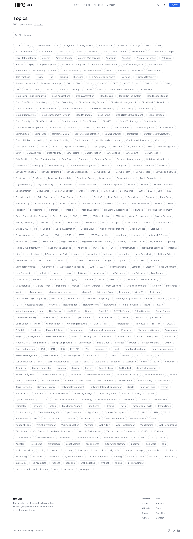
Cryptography (99, 146)
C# (68, 83)
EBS (140, 190)
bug (164, 443)
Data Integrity (54, 152)
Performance (76, 330)
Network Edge (70, 304)
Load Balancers (117, 273)
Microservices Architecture (62, 292)
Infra (18, 254)
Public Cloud (103, 342)
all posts (38, 24)
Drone (82, 190)
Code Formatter (121, 127)
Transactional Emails (141, 405)
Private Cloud (124, 336)
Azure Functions (70, 70)
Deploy (105, 165)
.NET (18, 45)
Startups (39, 393)
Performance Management (102, 330)
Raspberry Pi (101, 349)
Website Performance (90, 431)
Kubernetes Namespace (72, 266)
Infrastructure (33, 254)
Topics (86, 4)
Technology (86, 399)
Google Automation (65, 228)
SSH (40, 361)
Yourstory (20, 443)
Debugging (38, 165)
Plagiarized (126, 330)
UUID (155, 412)
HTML (57, 235)
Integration (124, 254)
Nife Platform (73, 311)
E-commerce (126, 190)
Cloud (100, 89)
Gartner (45, 222)
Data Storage (151, 152)
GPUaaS (119, 216)
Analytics (126, 57)
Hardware (136, 235)
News (147, 304)
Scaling (156, 361)
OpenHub (138, 317)
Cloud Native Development (129, 114)
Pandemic (36, 330)
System (151, 393)
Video (154, 418)
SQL (159, 355)
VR (44, 418)
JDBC (49, 260)
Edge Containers (46, 197)
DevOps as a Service (166, 171)
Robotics (91, 355)
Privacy (74, 336)
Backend (122, 70)
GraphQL (155, 228)
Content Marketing (59, 140)
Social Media (164, 380)
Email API (98, 197)
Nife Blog (17, 498)
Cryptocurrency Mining (75, 146)
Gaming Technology (25, 222)
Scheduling (21, 368)
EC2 (150, 190)
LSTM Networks (118, 266)
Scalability (131, 361)
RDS (62, 349)
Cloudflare (72, 127)
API (159, 45)
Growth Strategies (25, 235)
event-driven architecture (161, 450)
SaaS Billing (100, 361)
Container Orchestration (86, 133)
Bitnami (39, 76)
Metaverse (171, 285)
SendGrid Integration (146, 368)
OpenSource (155, 317)
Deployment (121, 165)
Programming (39, 342)
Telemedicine (160, 399)
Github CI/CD (22, 228)
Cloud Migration (84, 114)
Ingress (77, 254)
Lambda (136, 266)
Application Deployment (74, 64)
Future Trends (60, 216)
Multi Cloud (57, 298)
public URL (21, 462)
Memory (156, 285)
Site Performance (51, 380)
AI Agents (69, 45)
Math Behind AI (113, 285)
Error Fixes (165, 197)
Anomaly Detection (146, 57)
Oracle (37, 323)
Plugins (19, 336)
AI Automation (105, 45)
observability (170, 456)
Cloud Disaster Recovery (101, 108)
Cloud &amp (146, 89)
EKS (160, 190)
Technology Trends (107, 399)
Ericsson (150, 197)
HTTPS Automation (99, 235)
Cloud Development (73, 108)
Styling (138, 393)
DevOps (163, 165)
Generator (91, 222)
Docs (158, 508)
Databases (21, 165)
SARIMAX (126, 355)
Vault (98, 418)
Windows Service (45, 437)
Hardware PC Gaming (157, 235)
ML (121, 279)
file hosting (21, 456)
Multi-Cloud (74, 298)
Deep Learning (56, 165)
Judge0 (108, 260)
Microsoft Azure (105, 292)
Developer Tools (85, 178)
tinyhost (105, 462)
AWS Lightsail (138, 51)
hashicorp (54, 456)
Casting (75, 89)
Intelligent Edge (164, 254)
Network (53, 304)
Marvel (75, 285)
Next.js (159, 304)
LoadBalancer (158, 273)
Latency (150, 266)
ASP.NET (93, 51)
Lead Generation (24, 273)
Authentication (156, 64)
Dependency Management (83, 165)
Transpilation (164, 405)
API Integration (45, 51)
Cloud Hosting (146, 108)
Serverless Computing (127, 374)
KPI (142, 260)
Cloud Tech (108, 121)
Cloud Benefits (23, 102)
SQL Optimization (24, 361)
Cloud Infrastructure (26, 114)
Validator (85, 418)
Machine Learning (149, 279)
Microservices (36, 292)
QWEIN (168, 342)
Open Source (83, 317)
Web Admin (104, 424)
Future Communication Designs (31, 216)
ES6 (169, 190)
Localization (22, 279)
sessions (70, 462)
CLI (137, 83)
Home (76, 4)
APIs (61, 51)
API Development (24, 51)
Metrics (19, 292)
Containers (132, 133)
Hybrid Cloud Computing (162, 241)
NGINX (173, 298)
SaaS (86, 361)
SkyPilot (69, 380)
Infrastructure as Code (56, 254)
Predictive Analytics (56, 336)
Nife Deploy (55, 311)
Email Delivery (115, 197)
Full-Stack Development (160, 209)
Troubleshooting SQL (48, 412)
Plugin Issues (171, 330)
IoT (39, 260)
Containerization (113, 133)
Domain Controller (64, 190)
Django (132, 184)
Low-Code (88, 279)
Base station (154, 70)
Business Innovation (25, 83)
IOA (111, 247)
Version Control (138, 418)
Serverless (75, 374)
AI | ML (149, 45)
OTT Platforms (121, 311)
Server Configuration (26, 374)
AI (58, 45)
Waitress (88, 424)
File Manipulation (91, 203)
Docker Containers (163, 184)
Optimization (22, 323)
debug (68, 450)
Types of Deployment (115, 412)
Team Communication (63, 399)
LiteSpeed (82, 273)
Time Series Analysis (72, 405)
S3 (103, 355)
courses (55, 450)
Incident (172, 247)
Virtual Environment (46, 424)
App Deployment (48, 64)
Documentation (23, 190)
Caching (49, 89)
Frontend (68, 209)
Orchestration (53, 323)
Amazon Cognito (64, 57)
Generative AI (74, 222)
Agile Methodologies (26, 57)
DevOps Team (123, 171)
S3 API (113, 355)
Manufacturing (23, 285)
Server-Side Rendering (53, 374)
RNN (87, 349)
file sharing (37, 456)
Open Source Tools (105, 317)
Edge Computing (24, 197)
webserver (69, 469)
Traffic (122, 405)
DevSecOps (21, 178)
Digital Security (45, 184)
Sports (130, 386)
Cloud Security (23, 121)
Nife (42, 311)
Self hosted (125, 368)
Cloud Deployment (48, 108)
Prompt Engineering (62, 342)
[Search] (158, 4)
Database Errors (103, 159)
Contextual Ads (82, 140)
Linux (68, 273)
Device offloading (125, 178)
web (56, 469)
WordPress (65, 437)
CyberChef (117, 146)
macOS (130, 456)
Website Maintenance (62, 431)
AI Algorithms (86, 45)
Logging (73, 279)
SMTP (149, 355)
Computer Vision (60, 133)
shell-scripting (88, 462)
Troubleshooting (24, 412)
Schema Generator (41, 368)
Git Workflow (131, 222)
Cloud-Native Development (29, 127)
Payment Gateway (55, 330)
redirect (56, 462)
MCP (101, 279)
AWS (105, 51)
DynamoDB (109, 190)
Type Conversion (73, 412)
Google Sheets (137, 228)
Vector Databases (115, 418)
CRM (167, 83)
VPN (165, 412)
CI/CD (116, 83)
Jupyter (122, 260)
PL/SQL (169, 323)
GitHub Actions (163, 222)
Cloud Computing (64, 102)
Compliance (40, 133)
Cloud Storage (90, 121)
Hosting (122, 241)
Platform (160, 503)
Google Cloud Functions (112, 228)
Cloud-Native (150, 121)
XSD (152, 437)
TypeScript (93, 412)
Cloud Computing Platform (92, 102)
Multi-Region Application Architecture (133, 298)
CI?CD (127, 83)
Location (37, 279)
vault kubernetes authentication (32, 469)
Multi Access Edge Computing (31, 298)
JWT (71, 260)
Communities (22, 133)
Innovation (92, 254)
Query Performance (25, 349)
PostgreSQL (34, 336)
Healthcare (21, 241)
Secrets (75, 368)
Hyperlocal (82, 247)
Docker (145, 184)
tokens (118, 462)
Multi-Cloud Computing (97, 298)
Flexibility (20, 209)
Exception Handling (45, 203)
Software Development (72, 386)
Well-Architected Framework (120, 431)
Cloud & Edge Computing (121, 89)
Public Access (85, 342)
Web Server (21, 431)
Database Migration (156, 159)
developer (83, 450)
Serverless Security (154, 374)
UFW (134, 412)
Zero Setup (36, 443)
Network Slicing (91, 304)
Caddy (62, 89)
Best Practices (23, 76)
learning (118, 456)
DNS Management (167, 146)
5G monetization (42, 45)
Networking (110, 304)
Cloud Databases (24, 108)
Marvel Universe (92, 285)
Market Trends (43, 285)
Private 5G (107, 336)
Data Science (113, 152)
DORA (18, 152)
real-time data (39, 462)
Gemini (58, 222)
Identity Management (152, 247)
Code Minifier (167, 127)
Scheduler (170, 361)
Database (84, 159)
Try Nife (174, 4)
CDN (78, 83)
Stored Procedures (58, 393)
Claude (88, 89)
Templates (21, 405)
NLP (17, 304)
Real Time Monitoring (135, 349)
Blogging (63, 76)
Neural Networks (130, 304)
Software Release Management (106, 386)
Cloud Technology (129, 121)
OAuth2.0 (103, 311)
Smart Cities (85, 380)
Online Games (163, 311)
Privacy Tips (90, 336)
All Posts (98, 4)
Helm (35, 241)
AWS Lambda (119, 51)
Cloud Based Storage (157, 95)
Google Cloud (88, 228)
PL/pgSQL (20, 330)
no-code (153, 456)
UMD (144, 412)
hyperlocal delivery (74, 456)
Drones (94, 190)
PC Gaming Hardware (76, 323)
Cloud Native (103, 114)
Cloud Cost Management (123, 102)
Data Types (67, 159)
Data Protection (93, 152)
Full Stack (138, 209)
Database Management (129, 159)
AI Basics (122, 45)
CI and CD (102, 83)
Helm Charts (49, 241)
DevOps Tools (143, 171)
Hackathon (120, 235)
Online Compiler (142, 311)
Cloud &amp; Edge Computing (31, 95)
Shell (18, 380)
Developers (105, 178)
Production (170, 336)
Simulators (31, 380)
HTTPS (80, 235)
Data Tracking (22, 159)
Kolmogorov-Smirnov (26, 266)
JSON (60, 260)
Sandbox (115, 361)
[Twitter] (173, 530)
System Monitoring (25, 399)
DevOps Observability (77, 171)
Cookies (159, 140)
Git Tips (115, 222)
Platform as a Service (148, 330)
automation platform (115, 443)
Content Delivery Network (157, 133)
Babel (109, 70)
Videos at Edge (23, 424)
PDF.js (95, 323)
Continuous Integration (138, 140)
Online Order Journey (26, 317)
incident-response (98, 456)
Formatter (53, 209)
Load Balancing (138, 273)
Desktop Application (143, 165)
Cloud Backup (106, 95)
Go (35, 228)
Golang (46, 228)
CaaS (36, 89)
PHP (106, 323)
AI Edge (136, 45)
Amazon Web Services (89, 57)
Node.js (89, 311)
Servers (173, 374)
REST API (74, 349)
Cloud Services (69, 121)
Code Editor (102, 127)
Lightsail (42, 273)
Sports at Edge (147, 386)
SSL (76, 361)
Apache (19, 64)
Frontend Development (116, 209)
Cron (55, 146)
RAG (43, 349)
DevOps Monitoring (51, 171)
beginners (151, 443)
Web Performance (168, 424)
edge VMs (114, 450)
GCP (75, 216)
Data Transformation (45, 159)
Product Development (148, 336)
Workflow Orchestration (116, 437)
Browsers (78, 76)
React (116, 349)
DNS (150, 146)
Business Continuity (145, 76)
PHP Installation (121, 323)
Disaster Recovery (87, 184)
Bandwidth (137, 70)
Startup (164, 386)
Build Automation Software (102, 76)
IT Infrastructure (127, 247)
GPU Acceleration (101, 216)
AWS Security (156, 51)
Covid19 (43, 146)
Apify (31, 64)
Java (81, 260)
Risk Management (72, 355)
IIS (103, 247)
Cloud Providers (157, 114)
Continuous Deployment (108, 140)
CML (147, 83)
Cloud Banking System (130, 95)
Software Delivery (46, 386)
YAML (162, 437)
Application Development (105, 64)
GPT (84, 216)
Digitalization (65, 184)
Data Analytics (34, 152)
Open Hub (66, 317)
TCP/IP (43, 399)
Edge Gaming (67, 197)
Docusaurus (43, 190)
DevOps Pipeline (102, 171)
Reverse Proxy (50, 355)
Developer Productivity (59, 178)
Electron (84, 197)
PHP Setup (140, 323)
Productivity (21, 342)
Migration (124, 292)
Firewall (159, 203)
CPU (157, 83)
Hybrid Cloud (138, 241)
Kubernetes (48, 266)
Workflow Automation (87, 437)
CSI (17, 89)
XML (143, 437)
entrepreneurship (134, 450)
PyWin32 (119, 342)
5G (27, 45)
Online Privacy (48, 317)
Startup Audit (22, 393)
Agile (171, 51)
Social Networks (24, 386)
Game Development (139, 216)
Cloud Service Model (46, 121)
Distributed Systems (112, 184)
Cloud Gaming (126, 108)
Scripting (61, 368)
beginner (135, 443)
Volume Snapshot (70, 424)
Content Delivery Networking (30, 140)
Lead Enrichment (167, 266)
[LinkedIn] (178, 530)
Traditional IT (94, 405)
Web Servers (39, 431)
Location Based (55, 279)
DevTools (38, 178)
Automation (21, 70)
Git (103, 222)
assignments (92, 443)
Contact (111, 4)
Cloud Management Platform (55, 114)
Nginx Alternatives (25, 311)
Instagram (108, 254)
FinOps (122, 203)
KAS (133, 260)
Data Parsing (73, 152)
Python (132, 342)
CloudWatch (55, 127)
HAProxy (44, 235)
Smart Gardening (105, 380)
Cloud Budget (43, 102)
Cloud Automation (85, 95)
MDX (111, 279)
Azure (54, 70)
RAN (53, 349)
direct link (98, 450)
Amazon (46, 57)
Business (125, 76)
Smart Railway (145, 380)
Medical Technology (137, 285)
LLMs (102, 266)
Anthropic (166, 57)
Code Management (145, 127)
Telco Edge (128, 399)
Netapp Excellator (34, 304)
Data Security (132, 152)
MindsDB (138, 292)
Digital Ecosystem (149, 178)
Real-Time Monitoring (162, 349)
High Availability (69, 241)
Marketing (61, 285)
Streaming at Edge (83, 393)
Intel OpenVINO (143, 254)
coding (41, 450)
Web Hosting (146, 424)
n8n (142, 456)
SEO (138, 355)
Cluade (86, 127)
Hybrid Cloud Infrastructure (29, 247)
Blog (51, 76)
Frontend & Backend (89, 209)
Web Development (125, 424)
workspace (85, 469)
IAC (94, 247)
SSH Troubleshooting (58, 361)
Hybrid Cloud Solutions (59, 247)
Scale (144, 361)
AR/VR (80, 51)
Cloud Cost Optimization (154, 102)
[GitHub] (169, 530)
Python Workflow (150, 342)
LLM (92, 266)
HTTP (68, 235)
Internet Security (24, 260)
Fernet (74, 203)
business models (24, 450)
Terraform (37, 405)
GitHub (146, 222)
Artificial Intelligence (133, 64)
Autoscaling (39, 70)
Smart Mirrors (126, 380)
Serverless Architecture (99, 374)
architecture (54, 443)
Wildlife (144, 431)
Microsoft (87, 292)
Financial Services (140, 203)
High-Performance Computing (97, 241)
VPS (36, 418)
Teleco (143, 399)
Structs (125, 393)
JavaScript (94, 260)
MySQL (161, 298)
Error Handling (23, 203)
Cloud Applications (60, 95)
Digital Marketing (24, 184)
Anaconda (111, 57)
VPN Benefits (22, 418)
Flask (170, 203)
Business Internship (51, 83)
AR (70, 51)
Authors (146, 517)
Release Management (27, 355)
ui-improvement (136, 462)
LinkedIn (56, 273)
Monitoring (154, 292)
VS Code (56, 418)
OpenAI (124, 317)
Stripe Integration (107, 393)
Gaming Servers (163, 216)
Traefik (110, 405)
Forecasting (36, 209)
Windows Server (24, 437)
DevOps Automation (26, 171)
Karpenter (155, 260)
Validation (71, 418)
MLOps (131, 279)
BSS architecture (92, 70)
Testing (52, 405)
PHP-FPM (155, 323)
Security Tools (106, 368)
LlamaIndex (98, 273)
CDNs (89, 83)
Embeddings (134, 197)
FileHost (109, 203)
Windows (158, 431)
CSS (26, 89)
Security (89, 368)
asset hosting (73, 443)
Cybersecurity (135, 146)
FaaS (62, 203)
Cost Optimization (25, 146)
